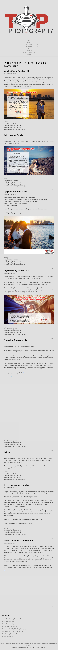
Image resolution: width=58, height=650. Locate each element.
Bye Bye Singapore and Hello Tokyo (16, 484)
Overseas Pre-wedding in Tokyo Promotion (19, 540)
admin (6, 73)
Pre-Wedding (25, 643)
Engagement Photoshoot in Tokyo (15, 191)
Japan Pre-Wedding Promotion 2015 (16, 70)
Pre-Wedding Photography (10, 634)
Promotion (37, 643)
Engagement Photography (9, 626)
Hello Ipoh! (7, 452)
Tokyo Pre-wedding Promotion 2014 (16, 270)
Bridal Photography (8, 621)
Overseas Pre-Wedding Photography (12, 631)
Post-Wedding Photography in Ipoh (16, 340)
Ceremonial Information (49, 643)
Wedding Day (16, 643)
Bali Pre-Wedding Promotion (14, 134)
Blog (31, 643)
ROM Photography (7, 636)
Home (2, 643)
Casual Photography (8, 624)
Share (52, 133)
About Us (8, 643)
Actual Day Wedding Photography (12, 619)
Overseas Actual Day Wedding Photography (14, 629)
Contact (29, 645)
